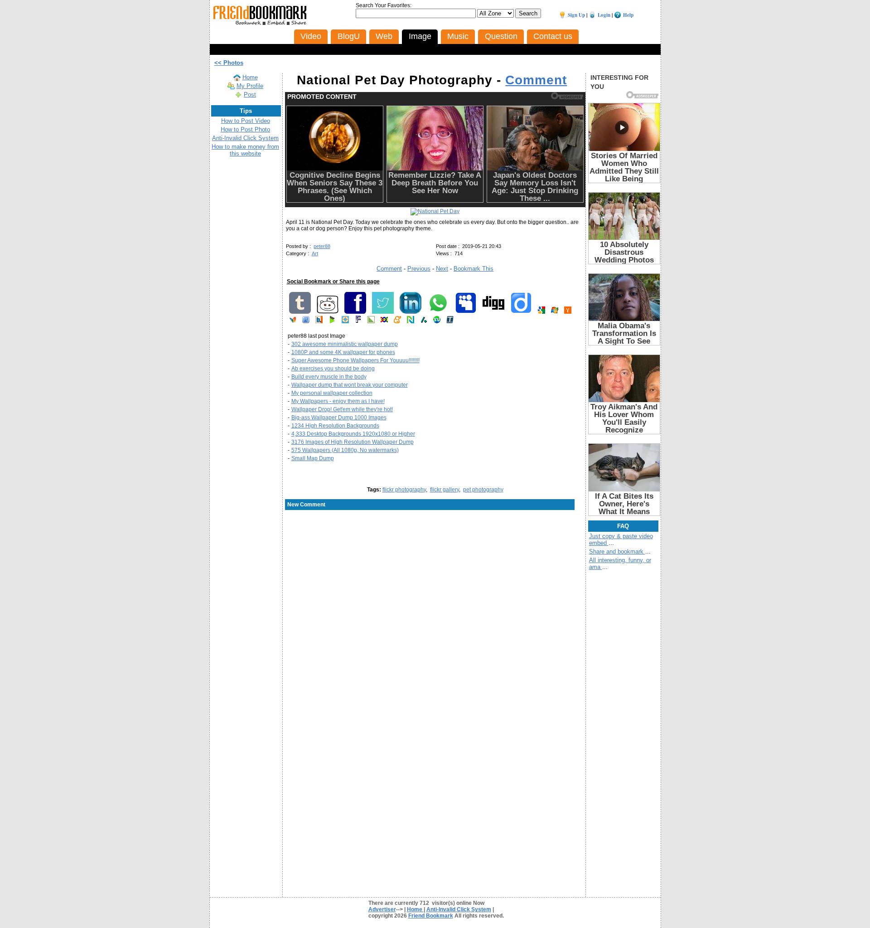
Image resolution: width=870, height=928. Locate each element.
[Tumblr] (300, 312)
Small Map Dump (312, 458)
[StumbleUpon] (437, 321)
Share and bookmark (617, 551)
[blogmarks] (332, 321)
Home (250, 77)
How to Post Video (245, 120)
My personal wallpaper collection (331, 393)
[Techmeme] (450, 321)
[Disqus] (435, 583)
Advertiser (382, 909)
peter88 (322, 246)
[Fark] (358, 321)
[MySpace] (466, 312)
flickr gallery (444, 489)
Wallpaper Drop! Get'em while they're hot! (342, 409)
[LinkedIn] (410, 312)
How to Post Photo (245, 129)
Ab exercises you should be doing (333, 368)
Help (628, 15)
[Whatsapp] (438, 312)
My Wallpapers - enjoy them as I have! (338, 401)
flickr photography (404, 489)
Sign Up (576, 15)
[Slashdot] (424, 321)
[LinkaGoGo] (384, 321)
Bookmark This (473, 268)
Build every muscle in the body (329, 377)
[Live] (555, 312)
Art (315, 253)
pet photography (483, 489)
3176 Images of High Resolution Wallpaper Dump (352, 442)
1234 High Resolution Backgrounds (335, 426)
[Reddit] (327, 312)
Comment (536, 80)
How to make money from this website (245, 150)
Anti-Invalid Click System (245, 138)
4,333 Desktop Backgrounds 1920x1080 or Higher (353, 434)
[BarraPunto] (319, 321)
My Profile (250, 86)
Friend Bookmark (430, 916)
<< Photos (228, 62)
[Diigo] (521, 312)
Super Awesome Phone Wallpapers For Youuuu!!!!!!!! (355, 360)
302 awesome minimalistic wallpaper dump (344, 344)
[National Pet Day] (435, 211)
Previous (418, 268)
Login (604, 15)
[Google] (541, 312)
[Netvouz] (410, 321)
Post (250, 94)
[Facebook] (355, 312)
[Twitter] (383, 312)
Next (442, 268)
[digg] (493, 312)
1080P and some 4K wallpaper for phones (343, 352)
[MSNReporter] (293, 321)
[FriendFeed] (306, 321)
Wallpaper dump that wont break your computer (349, 385)
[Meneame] (397, 321)
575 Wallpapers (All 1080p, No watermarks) (345, 450)
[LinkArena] (371, 321)
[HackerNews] (568, 312)
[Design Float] (345, 321)
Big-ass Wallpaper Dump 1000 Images (339, 417)
